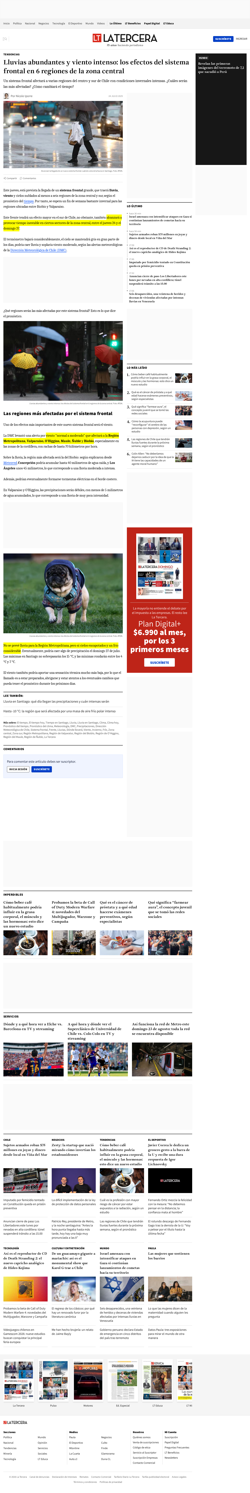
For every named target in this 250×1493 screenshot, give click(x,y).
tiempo (29, 201)
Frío (105, 730)
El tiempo (22, 722)
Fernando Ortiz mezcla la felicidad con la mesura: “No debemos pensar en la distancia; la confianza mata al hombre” (170, 1206)
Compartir (12, 178)
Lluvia (73, 722)
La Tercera (50, 737)
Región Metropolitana (35, 733)
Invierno (97, 730)
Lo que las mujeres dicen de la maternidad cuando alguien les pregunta (168, 1312)
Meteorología (61, 726)
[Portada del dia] (159, 597)
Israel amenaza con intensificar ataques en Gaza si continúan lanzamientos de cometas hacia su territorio (160, 221)
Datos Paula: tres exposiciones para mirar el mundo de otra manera (167, 1334)
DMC (73, 726)
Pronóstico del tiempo (16, 726)
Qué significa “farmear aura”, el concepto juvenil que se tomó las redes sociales (150, 410)
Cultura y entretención (68, 1248)
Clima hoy (112, 722)
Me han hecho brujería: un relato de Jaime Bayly (72, 1332)
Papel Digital (152, 23)
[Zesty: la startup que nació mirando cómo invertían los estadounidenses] (74, 1180)
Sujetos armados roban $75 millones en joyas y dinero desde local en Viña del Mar (158, 236)
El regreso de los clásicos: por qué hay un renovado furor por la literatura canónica (73, 1312)
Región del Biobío (84, 733)
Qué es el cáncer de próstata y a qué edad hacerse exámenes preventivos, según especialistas (152, 396)
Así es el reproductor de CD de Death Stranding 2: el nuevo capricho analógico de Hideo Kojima (160, 250)
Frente (52, 730)
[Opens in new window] (88, 1400)
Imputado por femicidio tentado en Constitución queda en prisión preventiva (159, 264)
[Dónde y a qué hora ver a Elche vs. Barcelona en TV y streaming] (33, 1059)
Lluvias (61, 730)
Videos (101, 23)
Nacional (30, 23)
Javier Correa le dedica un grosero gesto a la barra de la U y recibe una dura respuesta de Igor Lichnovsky (169, 1155)
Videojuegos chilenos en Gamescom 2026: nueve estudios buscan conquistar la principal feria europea (24, 1336)
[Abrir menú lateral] (6, 39)
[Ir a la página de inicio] (125, 39)
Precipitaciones (85, 726)
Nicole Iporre (24, 96)
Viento (87, 730)
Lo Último (116, 23)
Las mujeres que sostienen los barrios (169, 1256)
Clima (102, 722)
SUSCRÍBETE (159, 662)
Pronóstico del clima (41, 726)
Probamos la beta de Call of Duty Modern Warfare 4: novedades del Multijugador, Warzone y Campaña (73, 912)
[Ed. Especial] (122, 1400)
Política (17, 23)
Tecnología (58, 23)
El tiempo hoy (36, 722)
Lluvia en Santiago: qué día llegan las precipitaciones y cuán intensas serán (56, 701)
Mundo (90, 23)
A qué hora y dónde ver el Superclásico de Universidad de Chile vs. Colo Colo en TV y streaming (94, 1031)
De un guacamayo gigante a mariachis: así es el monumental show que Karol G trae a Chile (73, 1261)
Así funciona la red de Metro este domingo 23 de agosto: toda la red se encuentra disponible (161, 1029)
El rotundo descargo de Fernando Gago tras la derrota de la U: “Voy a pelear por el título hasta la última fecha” (169, 1227)
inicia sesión (18, 769)
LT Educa (168, 23)
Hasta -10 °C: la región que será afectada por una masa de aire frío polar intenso (59, 711)
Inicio (6, 23)
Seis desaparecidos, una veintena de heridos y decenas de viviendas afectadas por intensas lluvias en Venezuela (157, 298)
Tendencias (11, 54)
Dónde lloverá (74, 730)
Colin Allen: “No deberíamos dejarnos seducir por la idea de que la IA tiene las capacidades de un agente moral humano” (153, 459)
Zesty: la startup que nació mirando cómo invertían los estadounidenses (74, 1150)
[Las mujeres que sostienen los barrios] (170, 1289)
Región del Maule (13, 737)
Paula (152, 1248)
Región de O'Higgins (107, 733)
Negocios (43, 23)
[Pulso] (53, 1400)
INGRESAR (241, 38)
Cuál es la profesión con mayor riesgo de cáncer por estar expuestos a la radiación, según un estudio (122, 1206)
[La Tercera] (18, 1400)
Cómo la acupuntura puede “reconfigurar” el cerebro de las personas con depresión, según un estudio (151, 426)
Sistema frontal (39, 730)
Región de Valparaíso (61, 733)
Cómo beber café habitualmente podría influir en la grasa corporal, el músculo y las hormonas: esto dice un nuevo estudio (152, 379)
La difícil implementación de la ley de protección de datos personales (74, 1202)
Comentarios (29, 178)
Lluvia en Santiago (88, 722)
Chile (7, 1140)
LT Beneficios (133, 23)
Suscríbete (43, 769)
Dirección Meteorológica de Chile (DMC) (38, 250)
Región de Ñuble (33, 737)
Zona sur (17, 733)
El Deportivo (75, 23)
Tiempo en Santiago (57, 722)
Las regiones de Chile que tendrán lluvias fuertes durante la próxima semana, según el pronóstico (150, 443)
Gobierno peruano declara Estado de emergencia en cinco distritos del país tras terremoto (121, 1334)
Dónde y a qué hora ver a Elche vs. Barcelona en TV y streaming (32, 1026)
